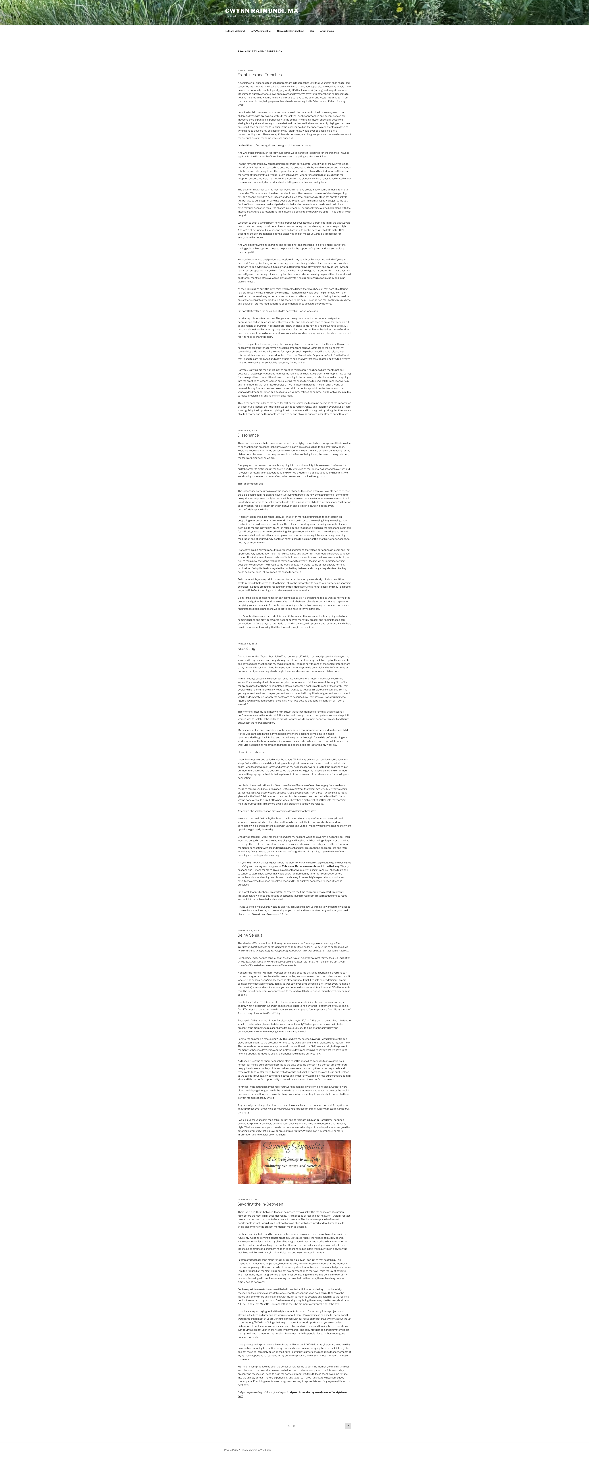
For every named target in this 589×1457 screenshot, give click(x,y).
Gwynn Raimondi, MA (261, 10)
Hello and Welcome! (235, 31)
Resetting (246, 648)
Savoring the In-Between (260, 1204)
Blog (312, 31)
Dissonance (248, 435)
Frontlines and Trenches (259, 74)
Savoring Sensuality (321, 1038)
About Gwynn (327, 31)
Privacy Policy (231, 1450)
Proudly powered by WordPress (256, 1450)
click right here (277, 1134)
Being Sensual (250, 935)
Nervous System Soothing (290, 31)
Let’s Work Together (261, 31)
